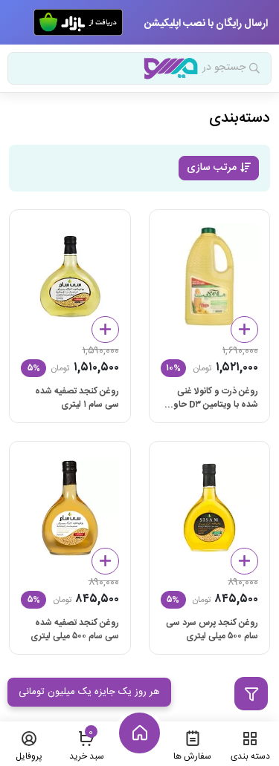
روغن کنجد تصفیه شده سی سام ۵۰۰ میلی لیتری (75, 629)
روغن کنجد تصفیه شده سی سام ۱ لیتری (77, 397)
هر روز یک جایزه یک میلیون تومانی (89, 692)
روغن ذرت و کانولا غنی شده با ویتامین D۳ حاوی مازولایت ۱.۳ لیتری (212, 397)
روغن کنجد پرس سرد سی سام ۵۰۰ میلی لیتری (212, 629)
